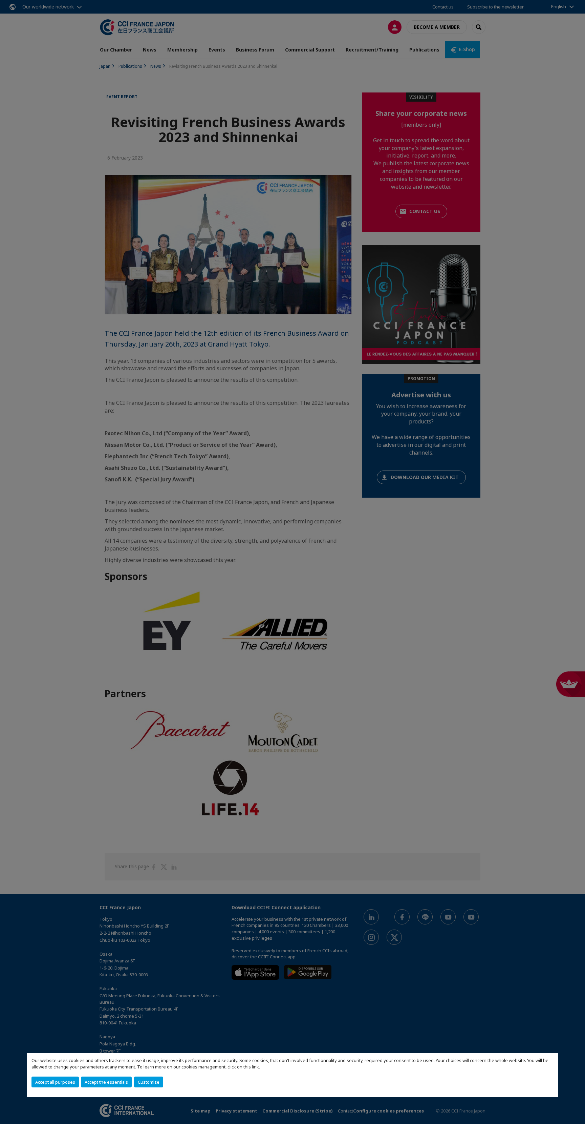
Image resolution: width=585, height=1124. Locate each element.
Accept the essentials (106, 1082)
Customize (148, 1082)
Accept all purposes (55, 1082)
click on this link (243, 1067)
